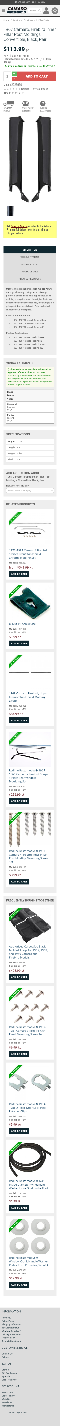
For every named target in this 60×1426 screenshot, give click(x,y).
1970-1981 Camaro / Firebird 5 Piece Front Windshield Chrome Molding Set (28, 554)
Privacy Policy (8, 1337)
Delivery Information (11, 1334)
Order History (8, 1395)
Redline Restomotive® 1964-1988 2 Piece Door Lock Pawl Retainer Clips (27, 1107)
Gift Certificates (9, 1373)
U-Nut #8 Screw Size (22, 624)
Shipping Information (12, 1324)
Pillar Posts (43, 20)
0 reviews (24, 89)
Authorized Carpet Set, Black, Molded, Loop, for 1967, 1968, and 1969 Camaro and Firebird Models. (28, 951)
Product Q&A (30, 271)
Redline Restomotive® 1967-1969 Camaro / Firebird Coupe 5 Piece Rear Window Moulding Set (28, 775)
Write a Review (40, 89)
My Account (7, 1392)
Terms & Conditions (11, 1341)
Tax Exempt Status (10, 1327)
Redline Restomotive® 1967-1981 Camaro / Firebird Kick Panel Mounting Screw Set (27, 1030)
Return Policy (8, 1321)
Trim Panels (29, 20)
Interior (16, 20)
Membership (8, 1405)
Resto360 (6, 1317)
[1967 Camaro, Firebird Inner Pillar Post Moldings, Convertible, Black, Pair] (30, 159)
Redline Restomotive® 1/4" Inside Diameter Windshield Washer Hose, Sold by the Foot (28, 1184)
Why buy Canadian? (11, 1331)
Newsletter (7, 1402)
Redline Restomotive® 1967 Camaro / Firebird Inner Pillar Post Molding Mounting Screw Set (28, 856)
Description (29, 249)
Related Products (30, 278)
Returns (5, 1357)
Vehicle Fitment (29, 256)
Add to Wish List (15, 93)
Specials (6, 1376)
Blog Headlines (9, 1379)
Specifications (29, 264)
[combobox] (30, 490)
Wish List (6, 1399)
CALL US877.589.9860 (45, 109)
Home (6, 20)
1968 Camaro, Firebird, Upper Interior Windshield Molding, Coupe (28, 697)
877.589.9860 (23, 2)
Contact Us (39, 2)
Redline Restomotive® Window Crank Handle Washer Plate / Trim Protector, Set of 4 (28, 1261)
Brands (5, 1369)
